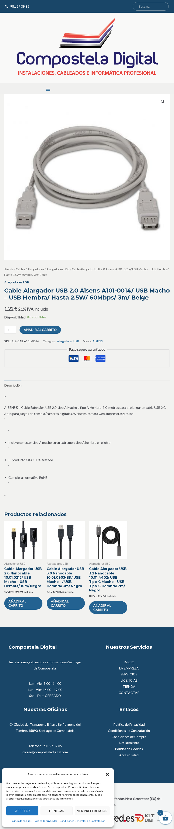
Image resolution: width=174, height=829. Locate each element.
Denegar (56, 811)
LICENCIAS (129, 680)
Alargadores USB (58, 269)
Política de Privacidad (129, 724)
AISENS (98, 341)
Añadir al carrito (40, 330)
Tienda (9, 269)
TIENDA (129, 686)
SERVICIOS (129, 674)
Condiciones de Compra (129, 737)
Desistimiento (129, 743)
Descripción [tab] (12, 385)
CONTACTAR (129, 693)
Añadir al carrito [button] (17, 603)
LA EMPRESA (129, 668)
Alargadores (35, 269)
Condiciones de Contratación (129, 730)
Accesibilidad (129, 755)
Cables (20, 269)
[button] (107, 774)
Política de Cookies (129, 749)
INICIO (129, 662)
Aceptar (22, 811)
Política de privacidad (46, 820)
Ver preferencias (92, 811)
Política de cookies (21, 820)
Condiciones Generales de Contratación (82, 820)
